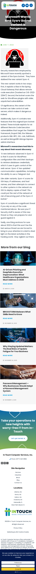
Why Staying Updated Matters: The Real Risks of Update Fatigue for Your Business (18, 349)
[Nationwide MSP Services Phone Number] (23, 5)
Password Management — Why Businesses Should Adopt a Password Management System (18, 387)
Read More (8, 284)
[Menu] (31, 5)
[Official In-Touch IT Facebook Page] (2, 463)
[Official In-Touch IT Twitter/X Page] (7, 463)
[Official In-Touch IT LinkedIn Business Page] (5, 463)
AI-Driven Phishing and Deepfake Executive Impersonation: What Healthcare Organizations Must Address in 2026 (16, 274)
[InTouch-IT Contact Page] (27, 5)
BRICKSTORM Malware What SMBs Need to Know (17, 313)
